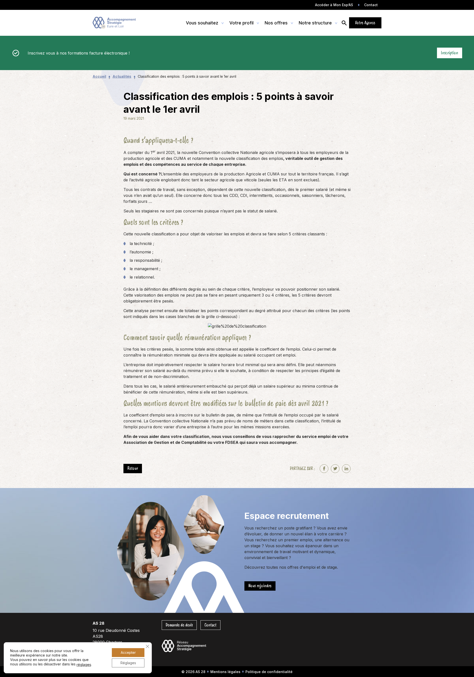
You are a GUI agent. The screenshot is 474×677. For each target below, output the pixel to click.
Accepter (128, 652)
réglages (84, 664)
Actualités (122, 76)
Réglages (128, 663)
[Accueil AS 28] (115, 23)
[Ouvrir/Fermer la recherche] (344, 23)
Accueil (99, 76)
